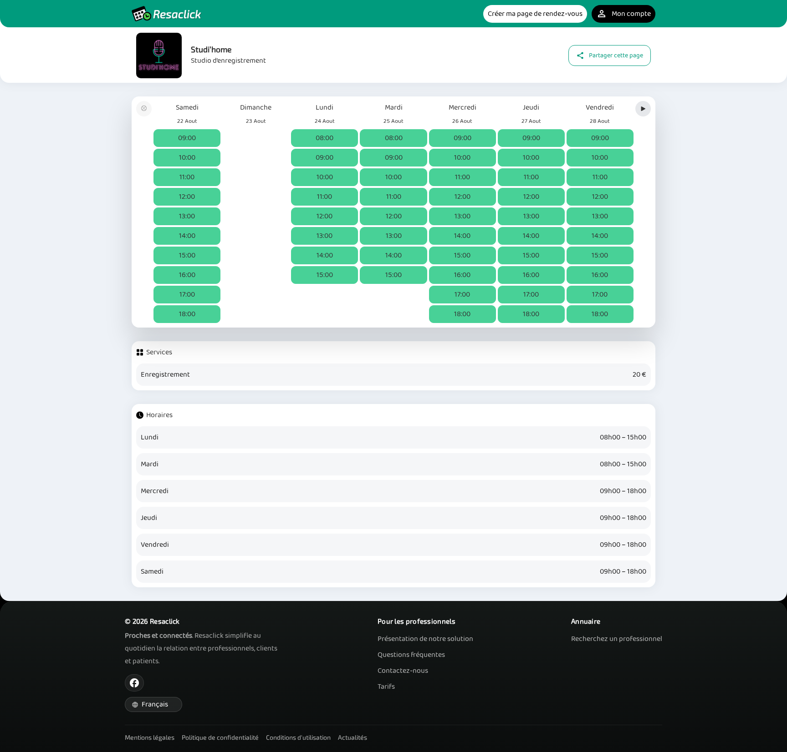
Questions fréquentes (411, 654)
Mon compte (623, 13)
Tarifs (386, 686)
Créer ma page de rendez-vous (535, 13)
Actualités (352, 737)
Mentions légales (149, 737)
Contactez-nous (403, 670)
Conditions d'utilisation (298, 737)
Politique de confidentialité (220, 737)
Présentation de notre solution (425, 639)
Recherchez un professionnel (616, 639)
